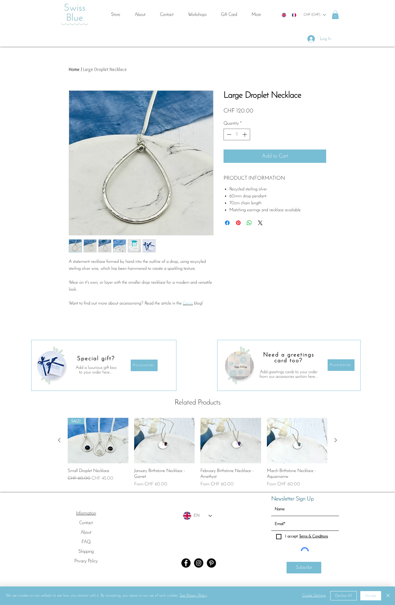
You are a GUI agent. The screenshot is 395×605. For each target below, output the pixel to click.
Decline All (343, 596)
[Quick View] (164, 440)
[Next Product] (335, 440)
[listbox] (314, 15)
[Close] (388, 595)
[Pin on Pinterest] (238, 222)
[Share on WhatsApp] (249, 222)
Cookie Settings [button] (314, 595)
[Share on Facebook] (227, 222)
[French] (294, 14)
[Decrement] (228, 134)
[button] (314, 15)
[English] (284, 14)
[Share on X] (260, 222)
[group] (197, 453)
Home (74, 69)
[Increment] (245, 134)
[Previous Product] (59, 440)
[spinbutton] (236, 134)
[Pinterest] (211, 563)
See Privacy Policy (193, 595)
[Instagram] (198, 563)
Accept (370, 596)
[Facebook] (186, 563)
